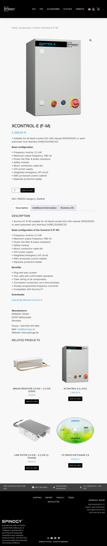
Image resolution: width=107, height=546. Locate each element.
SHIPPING (37, 497)
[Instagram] (48, 538)
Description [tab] (22, 207)
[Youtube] (51, 538)
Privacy (60, 497)
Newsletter (53, 502)
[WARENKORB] (98, 9)
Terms (71, 497)
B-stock (68, 9)
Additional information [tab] (44, 207)
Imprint (49, 497)
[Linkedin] (59, 538)
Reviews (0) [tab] (67, 207)
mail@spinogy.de (26, 329)
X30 (41, 9)
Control (36, 28)
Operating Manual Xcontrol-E (27, 300)
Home (15, 28)
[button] (90, 40)
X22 (34, 9)
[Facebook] (55, 538)
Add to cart (27, 190)
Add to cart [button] (31, 401)
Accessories (53, 9)
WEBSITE (80, 9)
